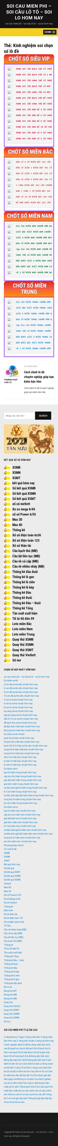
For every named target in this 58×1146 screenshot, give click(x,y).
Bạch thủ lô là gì (11, 1056)
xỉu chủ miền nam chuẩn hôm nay (20, 841)
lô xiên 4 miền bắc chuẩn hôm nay (20, 765)
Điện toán (8, 910)
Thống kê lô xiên (23, 582)
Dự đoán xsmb (11, 680)
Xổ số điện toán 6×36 (14, 922)
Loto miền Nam (22, 629)
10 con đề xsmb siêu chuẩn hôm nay (21, 696)
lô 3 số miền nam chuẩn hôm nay (20, 826)
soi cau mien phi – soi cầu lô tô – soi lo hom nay (29, 11)
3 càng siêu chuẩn (25, 1041)
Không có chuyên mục (28, 1079)
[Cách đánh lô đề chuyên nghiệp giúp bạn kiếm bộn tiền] (12, 370)
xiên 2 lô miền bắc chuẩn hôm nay (20, 757)
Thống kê (18, 530)
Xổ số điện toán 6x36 (26, 535)
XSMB (16, 467)
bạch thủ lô (33, 1048)
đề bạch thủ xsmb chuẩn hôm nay (20, 722)
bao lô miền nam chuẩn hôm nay (19, 811)
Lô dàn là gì (37, 1083)
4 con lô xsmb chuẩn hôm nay (18, 699)
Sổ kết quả (9, 868)
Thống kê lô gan (23, 577)
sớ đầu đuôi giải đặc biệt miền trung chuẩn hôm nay (28, 795)
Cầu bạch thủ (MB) (25, 551)
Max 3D (17, 519)
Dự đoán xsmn (11, 807)
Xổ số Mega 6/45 (12, 899)
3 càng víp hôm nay (44, 1041)
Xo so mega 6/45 (23, 509)
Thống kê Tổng (22, 608)
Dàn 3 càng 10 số (18, 1067)
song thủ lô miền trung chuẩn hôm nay (22, 799)
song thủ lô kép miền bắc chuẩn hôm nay (23, 749)
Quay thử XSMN (23, 645)
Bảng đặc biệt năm (40, 1056)
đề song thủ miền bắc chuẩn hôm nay (22, 730)
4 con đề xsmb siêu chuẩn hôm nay (21, 684)
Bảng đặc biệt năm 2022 (15, 1060)
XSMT (16, 478)
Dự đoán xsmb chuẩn (14, 734)
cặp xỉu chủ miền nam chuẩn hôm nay (22, 814)
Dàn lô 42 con (41, 1071)
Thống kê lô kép (23, 587)
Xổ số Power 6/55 (12, 895)
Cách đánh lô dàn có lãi (34, 1064)
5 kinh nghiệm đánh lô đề (16, 1044)
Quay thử (8, 1002)
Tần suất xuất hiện (24, 613)
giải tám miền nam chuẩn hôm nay (20, 822)
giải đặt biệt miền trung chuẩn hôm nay (22, 780)
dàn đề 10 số (28, 1075)
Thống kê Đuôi (22, 598)
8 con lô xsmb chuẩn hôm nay (18, 707)
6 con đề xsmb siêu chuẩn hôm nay (21, 688)
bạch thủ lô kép (20, 1052)
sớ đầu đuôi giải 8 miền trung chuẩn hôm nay (25, 788)
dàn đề (18, 1075)
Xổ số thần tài (21, 546)
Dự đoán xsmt (10, 768)
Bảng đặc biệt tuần (37, 1060)
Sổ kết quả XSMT (24, 499)
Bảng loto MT (10, 991)
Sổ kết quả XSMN (24, 494)
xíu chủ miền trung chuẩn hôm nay (20, 803)
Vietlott (7, 883)
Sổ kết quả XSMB (24, 488)
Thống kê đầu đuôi (25, 572)
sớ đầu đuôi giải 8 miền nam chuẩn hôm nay (25, 830)
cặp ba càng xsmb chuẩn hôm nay (20, 715)
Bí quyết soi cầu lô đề (18, 1048)
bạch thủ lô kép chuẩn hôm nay (19, 738)
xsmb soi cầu (18, 1102)
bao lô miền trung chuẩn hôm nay (20, 772)
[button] (49, 32)
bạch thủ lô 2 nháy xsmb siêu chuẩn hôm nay (25, 745)
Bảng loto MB (10, 998)
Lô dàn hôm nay (24, 1083)
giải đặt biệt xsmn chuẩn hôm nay (20, 818)
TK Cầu (7, 925)
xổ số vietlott (21, 504)
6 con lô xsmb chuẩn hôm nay (18, 703)
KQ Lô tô (8, 987)
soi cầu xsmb (28, 1094)
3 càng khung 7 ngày (14, 1037)
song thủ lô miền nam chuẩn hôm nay (22, 837)
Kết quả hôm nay (12, 864)
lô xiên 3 (16, 1086)
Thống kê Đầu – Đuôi (26, 603)
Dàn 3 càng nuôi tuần (37, 1067)
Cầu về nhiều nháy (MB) (28, 566)
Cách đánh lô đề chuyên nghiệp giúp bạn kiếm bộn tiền (39, 376)
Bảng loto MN (10, 994)
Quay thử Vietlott (24, 655)
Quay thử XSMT (23, 650)
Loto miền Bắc (22, 624)
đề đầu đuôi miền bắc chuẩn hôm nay (22, 726)
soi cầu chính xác (30, 1090)
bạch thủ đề (25, 1056)
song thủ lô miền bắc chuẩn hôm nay (21, 753)
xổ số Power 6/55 (24, 514)
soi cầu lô (17, 1094)
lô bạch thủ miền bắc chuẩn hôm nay (21, 742)
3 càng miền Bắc (32, 1037)
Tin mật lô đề (10, 849)
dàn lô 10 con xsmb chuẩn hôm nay (21, 719)
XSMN (16, 473)
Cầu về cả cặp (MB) (25, 561)
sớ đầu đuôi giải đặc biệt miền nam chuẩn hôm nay (28, 833)
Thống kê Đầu (21, 593)
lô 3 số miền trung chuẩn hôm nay (20, 791)
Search (43, 416)
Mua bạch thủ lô (28, 1086)
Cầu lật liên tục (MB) (26, 556)
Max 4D (17, 525)
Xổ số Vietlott (10, 902)
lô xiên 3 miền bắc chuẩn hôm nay (20, 761)
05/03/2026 (32, 366)
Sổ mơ (16, 660)
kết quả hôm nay (23, 483)
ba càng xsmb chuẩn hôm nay (18, 711)
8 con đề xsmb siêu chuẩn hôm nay (21, 692)
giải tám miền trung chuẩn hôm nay (21, 784)
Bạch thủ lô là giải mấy (39, 1052)
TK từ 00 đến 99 (23, 619)
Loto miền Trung (23, 634)
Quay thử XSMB (22, 639)
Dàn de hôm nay (27, 1071)
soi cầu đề (40, 1094)
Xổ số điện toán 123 (25, 540)
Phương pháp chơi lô (10, 381)
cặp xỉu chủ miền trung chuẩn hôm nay (22, 776)
